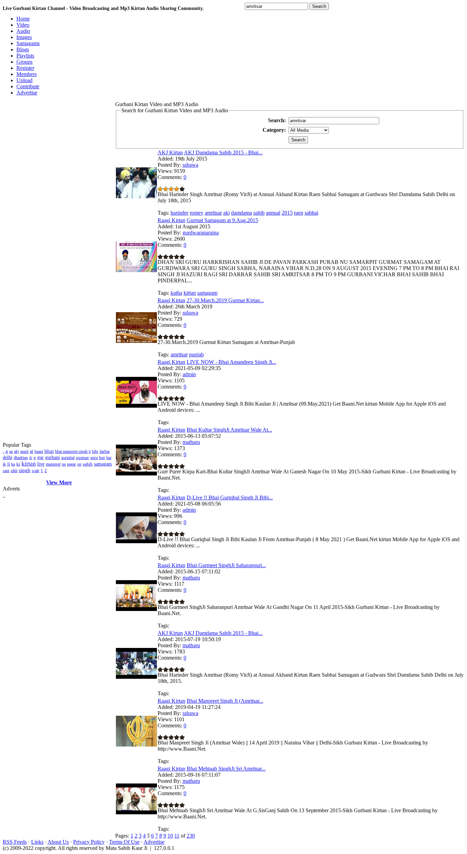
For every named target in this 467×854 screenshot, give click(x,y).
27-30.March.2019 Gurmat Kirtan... (225, 300)
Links (37, 842)
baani (39, 451)
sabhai (311, 213)
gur (40, 457)
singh (24, 470)
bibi (95, 451)
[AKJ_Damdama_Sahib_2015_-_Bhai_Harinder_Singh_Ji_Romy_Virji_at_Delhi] (136, 196)
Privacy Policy (89, 842)
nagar (71, 464)
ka (13, 464)
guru (94, 457)
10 (170, 836)
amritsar (213, 213)
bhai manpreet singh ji (73, 451)
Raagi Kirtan (171, 220)
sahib (88, 464)
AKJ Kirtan (170, 152)
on (79, 464)
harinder (179, 213)
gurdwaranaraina (201, 232)
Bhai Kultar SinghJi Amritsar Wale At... (229, 430)
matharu (191, 442)
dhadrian (21, 457)
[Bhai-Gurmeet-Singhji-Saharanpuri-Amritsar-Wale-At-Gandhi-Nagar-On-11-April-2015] (136, 609)
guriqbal (68, 457)
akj (16, 451)
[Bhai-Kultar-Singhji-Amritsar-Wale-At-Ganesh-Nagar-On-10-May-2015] (136, 473)
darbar (104, 451)
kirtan (29, 463)
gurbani (52, 457)
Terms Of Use (124, 842)
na (64, 464)
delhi (7, 457)
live (40, 464)
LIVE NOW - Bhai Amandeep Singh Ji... (231, 362)
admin (189, 374)
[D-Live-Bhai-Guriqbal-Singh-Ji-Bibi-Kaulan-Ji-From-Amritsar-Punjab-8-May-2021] (136, 541)
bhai (49, 451)
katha (176, 293)
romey (196, 213)
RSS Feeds (15, 842)
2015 (287, 213)
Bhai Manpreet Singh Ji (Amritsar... (225, 701)
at (31, 451)
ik (4, 464)
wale (35, 470)
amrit (24, 451)
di (30, 458)
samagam (103, 464)
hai (102, 457)
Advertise (154, 842)
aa (11, 451)
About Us (58, 842)
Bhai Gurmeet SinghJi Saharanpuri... (226, 565)
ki (18, 464)
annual (273, 213)
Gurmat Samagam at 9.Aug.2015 (222, 220)
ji (8, 464)
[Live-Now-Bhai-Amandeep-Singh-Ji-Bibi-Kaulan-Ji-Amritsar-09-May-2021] (136, 406)
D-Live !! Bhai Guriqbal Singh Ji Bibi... (230, 497)
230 (191, 836)
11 (176, 836)
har (108, 457)
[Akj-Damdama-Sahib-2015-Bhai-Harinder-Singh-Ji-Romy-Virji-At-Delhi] (136, 677)
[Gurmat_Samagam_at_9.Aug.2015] (136, 270)
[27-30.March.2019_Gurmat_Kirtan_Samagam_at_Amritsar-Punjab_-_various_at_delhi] (136, 341)
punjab (196, 354)
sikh (14, 470)
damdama (241, 213)
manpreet (53, 464)
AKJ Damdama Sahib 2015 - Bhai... (223, 152)
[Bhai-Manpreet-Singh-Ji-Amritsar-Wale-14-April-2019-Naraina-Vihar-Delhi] (136, 745)
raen (298, 213)
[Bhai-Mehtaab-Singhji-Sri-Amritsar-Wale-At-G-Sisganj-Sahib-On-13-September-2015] (136, 812)
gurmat (82, 457)
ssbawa (190, 165)
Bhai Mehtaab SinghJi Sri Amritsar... (226, 769)
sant (6, 470)
